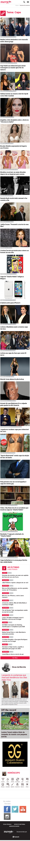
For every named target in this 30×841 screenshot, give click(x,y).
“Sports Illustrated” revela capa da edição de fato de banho (14, 456)
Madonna (3, 400)
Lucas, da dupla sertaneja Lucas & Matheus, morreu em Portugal (12, 618)
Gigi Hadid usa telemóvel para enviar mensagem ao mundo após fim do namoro (13, 68)
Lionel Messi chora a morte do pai (13, 654)
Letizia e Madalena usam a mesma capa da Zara (14, 328)
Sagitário (12, 786)
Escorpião (8, 786)
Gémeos (12, 781)
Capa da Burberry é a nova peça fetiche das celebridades (13, 561)
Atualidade (5, 580)
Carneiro (2, 781)
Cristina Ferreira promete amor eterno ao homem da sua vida (14, 251)
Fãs (2, 195)
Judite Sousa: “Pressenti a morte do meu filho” (14, 225)
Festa (2, 91)
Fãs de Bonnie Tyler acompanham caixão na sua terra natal (15, 611)
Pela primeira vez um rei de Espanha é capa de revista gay (13, 483)
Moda (2, 36)
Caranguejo (17, 781)
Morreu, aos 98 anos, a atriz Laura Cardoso (13, 596)
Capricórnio (17, 786)
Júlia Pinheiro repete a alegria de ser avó (15, 582)
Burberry (3, 557)
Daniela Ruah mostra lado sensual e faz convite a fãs (13, 199)
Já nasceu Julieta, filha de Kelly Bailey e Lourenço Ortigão (14, 603)
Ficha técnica (7, 824)
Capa (2, 300)
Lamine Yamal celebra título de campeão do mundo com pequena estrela (14, 734)
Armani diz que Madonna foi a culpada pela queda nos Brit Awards (13, 404)
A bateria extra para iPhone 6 (10, 303)
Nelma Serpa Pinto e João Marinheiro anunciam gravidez (14, 633)
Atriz (2, 117)
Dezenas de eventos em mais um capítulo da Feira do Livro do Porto (15, 576)
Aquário (22, 786)
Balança (2, 786)
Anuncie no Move (14, 826)
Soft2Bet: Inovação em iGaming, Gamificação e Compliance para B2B (13, 625)
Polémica (3, 274)
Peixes (27, 786)
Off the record (8, 710)
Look (2, 324)
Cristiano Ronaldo (5, 426)
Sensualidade (4, 169)
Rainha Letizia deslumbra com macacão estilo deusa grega (14, 40)
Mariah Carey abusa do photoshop (12, 379)
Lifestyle (5, 622)
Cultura (11, 5)
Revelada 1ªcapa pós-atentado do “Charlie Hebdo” (12, 535)
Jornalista (3, 505)
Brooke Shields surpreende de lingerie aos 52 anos (13, 147)
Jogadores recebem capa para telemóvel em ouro (14, 430)
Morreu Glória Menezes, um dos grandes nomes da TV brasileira (15, 589)
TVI (2, 247)
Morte (2, 221)
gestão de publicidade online (15, 837)
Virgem (27, 781)
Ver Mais (15, 658)
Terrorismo (3, 531)
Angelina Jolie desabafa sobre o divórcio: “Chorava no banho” (14, 121)
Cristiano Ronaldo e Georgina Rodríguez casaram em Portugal (14, 640)
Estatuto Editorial (19, 824)
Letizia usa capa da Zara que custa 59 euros (13, 354)
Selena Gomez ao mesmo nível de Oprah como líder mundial (14, 95)
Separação (3, 63)
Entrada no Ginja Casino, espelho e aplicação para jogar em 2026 (13, 647)
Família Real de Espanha (6, 479)
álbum (2, 376)
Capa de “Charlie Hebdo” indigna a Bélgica (12, 277)
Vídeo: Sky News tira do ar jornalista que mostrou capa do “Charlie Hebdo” (14, 509)
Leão (22, 781)
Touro (8, 781)
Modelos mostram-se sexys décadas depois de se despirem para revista (13, 173)
